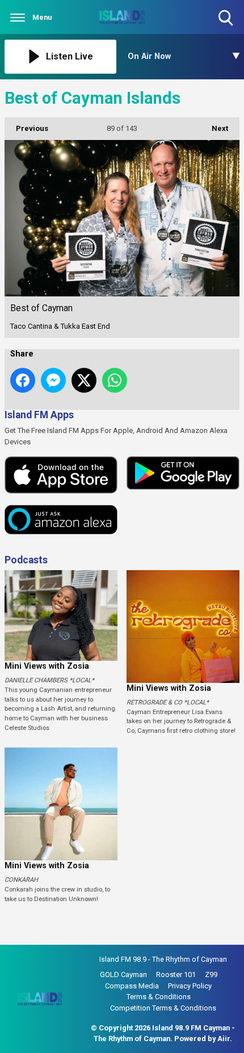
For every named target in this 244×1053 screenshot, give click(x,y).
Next (214, 128)
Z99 (211, 974)
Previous (26, 128)
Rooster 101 (176, 974)
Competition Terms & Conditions (163, 1008)
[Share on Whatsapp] (114, 380)
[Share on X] (83, 380)
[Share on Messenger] (53, 380)
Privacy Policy (190, 986)
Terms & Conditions (159, 996)
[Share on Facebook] (22, 380)
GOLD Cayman (123, 974)
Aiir (223, 1038)
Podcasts (26, 560)
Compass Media (132, 986)
